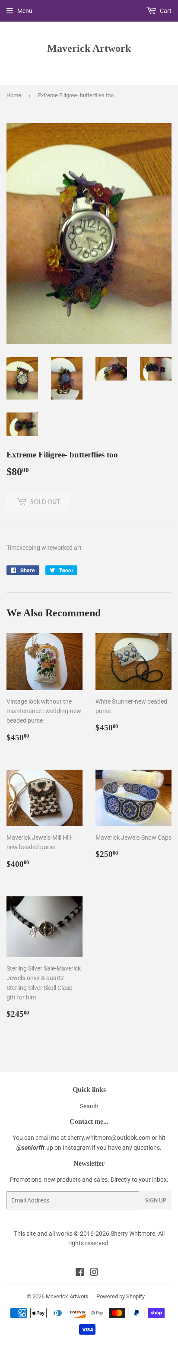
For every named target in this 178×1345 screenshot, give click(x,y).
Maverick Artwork (89, 48)
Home (13, 95)
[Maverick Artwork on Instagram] (94, 1273)
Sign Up (155, 1200)
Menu (24, 10)
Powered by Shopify (120, 1296)
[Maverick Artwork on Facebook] (79, 1273)
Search (89, 1106)
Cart (165, 10)
